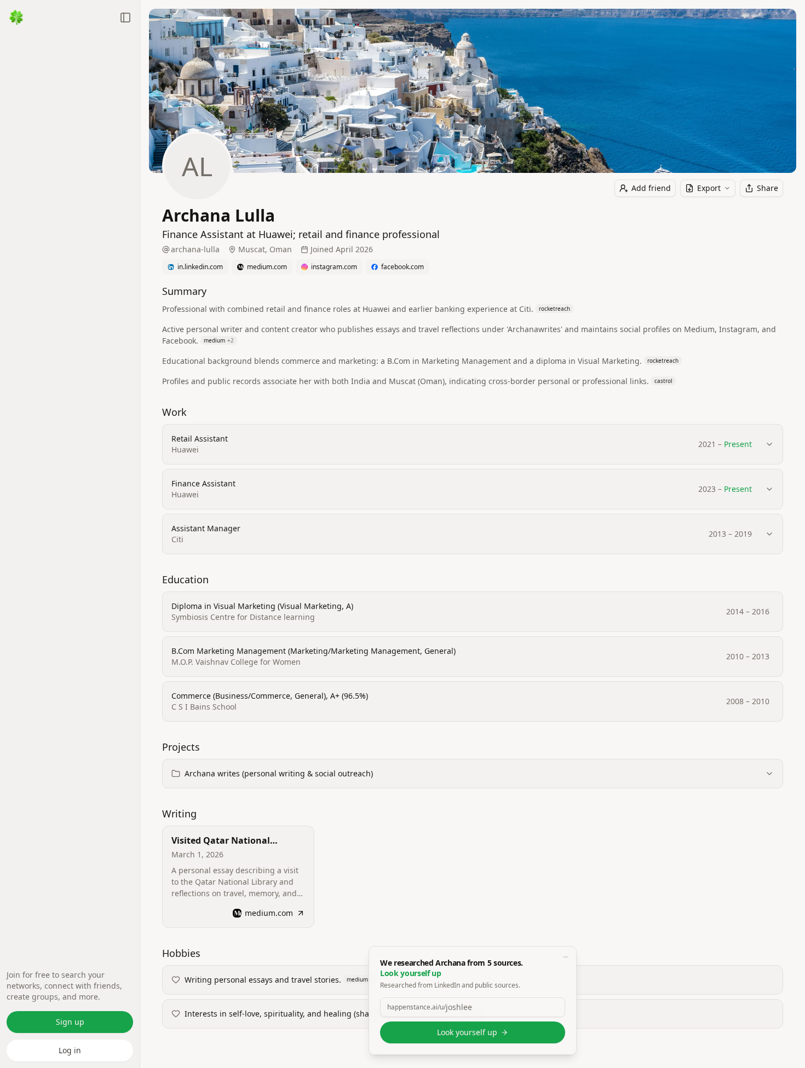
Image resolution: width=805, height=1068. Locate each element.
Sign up (70, 1022)
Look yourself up (467, 1032)
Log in (70, 1050)
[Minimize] (566, 957)
